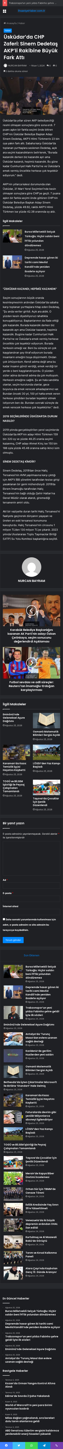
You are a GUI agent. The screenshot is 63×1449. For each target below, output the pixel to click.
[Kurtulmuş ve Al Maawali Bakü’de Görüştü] (13, 1242)
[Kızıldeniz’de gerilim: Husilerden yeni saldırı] (13, 1055)
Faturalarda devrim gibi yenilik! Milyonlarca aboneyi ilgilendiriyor (41, 1115)
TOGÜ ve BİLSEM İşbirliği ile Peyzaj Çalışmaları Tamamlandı (13, 786)
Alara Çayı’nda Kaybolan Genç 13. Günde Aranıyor (41, 1270)
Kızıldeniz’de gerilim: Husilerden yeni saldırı (40, 1052)
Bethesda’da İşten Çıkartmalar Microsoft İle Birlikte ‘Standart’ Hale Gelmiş (30, 1084)
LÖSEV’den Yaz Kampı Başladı (46, 765)
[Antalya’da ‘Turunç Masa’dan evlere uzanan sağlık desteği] (13, 1038)
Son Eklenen (31, 955)
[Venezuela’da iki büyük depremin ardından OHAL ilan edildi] (13, 1225)
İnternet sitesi (10, 906)
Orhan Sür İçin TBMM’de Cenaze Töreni (41, 1190)
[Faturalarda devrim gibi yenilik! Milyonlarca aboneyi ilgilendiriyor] (13, 1117)
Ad (5, 880)
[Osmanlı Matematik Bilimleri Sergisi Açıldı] (46, 720)
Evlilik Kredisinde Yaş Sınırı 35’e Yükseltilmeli (42, 1206)
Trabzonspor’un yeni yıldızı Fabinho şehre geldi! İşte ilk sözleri (42, 1011)
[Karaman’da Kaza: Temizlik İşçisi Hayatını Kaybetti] (16, 752)
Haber (21, 23)
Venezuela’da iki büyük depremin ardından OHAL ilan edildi (42, 1224)
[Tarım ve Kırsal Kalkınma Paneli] (13, 1257)
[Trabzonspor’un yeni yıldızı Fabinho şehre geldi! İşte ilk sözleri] (13, 1012)
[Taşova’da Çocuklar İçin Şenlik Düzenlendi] (46, 787)
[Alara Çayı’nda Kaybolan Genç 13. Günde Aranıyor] (13, 1273)
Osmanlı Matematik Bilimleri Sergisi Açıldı (46, 733)
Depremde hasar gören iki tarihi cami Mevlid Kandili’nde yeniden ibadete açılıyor (42, 992)
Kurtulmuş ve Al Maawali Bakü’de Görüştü (41, 1239)
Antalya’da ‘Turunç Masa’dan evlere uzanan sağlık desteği (41, 1037)
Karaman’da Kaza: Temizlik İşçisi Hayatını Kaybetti (15, 767)
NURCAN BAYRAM (17, 65)
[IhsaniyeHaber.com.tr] (32, 11)
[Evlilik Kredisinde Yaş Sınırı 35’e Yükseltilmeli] (13, 1209)
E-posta (8, 893)
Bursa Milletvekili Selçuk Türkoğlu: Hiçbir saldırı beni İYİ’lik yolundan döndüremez (41, 972)
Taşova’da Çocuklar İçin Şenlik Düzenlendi (41, 1159)
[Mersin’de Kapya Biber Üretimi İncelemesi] (13, 1178)
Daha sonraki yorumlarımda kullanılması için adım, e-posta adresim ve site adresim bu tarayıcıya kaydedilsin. (29, 924)
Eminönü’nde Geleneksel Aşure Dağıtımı (14, 718)
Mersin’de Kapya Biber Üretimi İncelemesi (40, 1175)
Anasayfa (11, 23)
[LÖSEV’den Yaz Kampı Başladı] (46, 752)
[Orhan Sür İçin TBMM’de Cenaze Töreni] (13, 1193)
